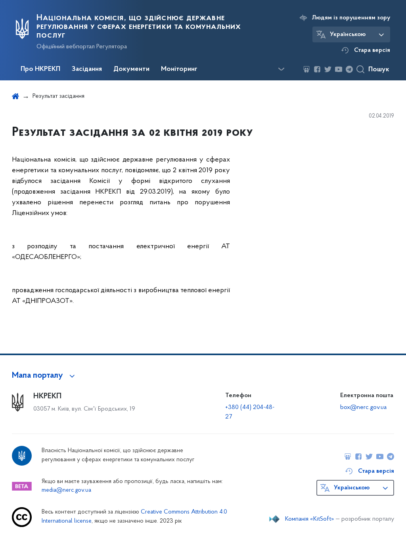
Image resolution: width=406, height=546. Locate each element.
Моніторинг (179, 69)
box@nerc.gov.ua (363, 407)
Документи (131, 69)
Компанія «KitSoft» (309, 519)
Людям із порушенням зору (351, 18)
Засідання (87, 69)
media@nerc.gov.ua (66, 490)
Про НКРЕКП (40, 69)
